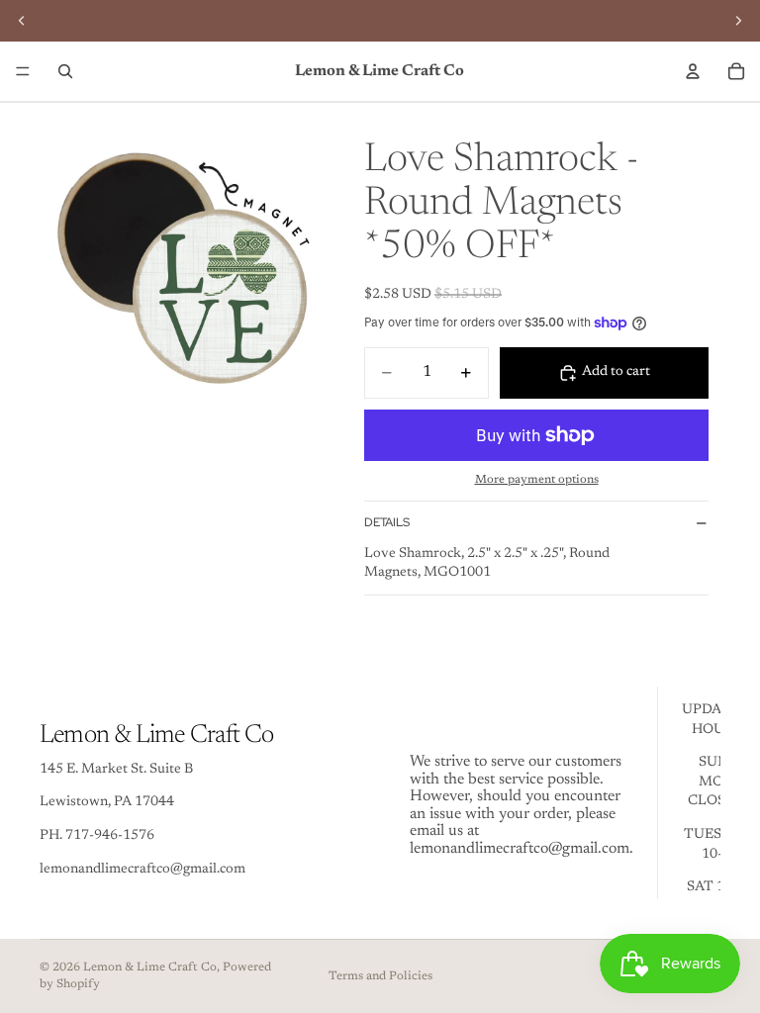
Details (387, 522)
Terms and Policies (380, 976)
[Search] (65, 71)
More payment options (537, 480)
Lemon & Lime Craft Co (150, 967)
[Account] (692, 71)
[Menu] (23, 71)
